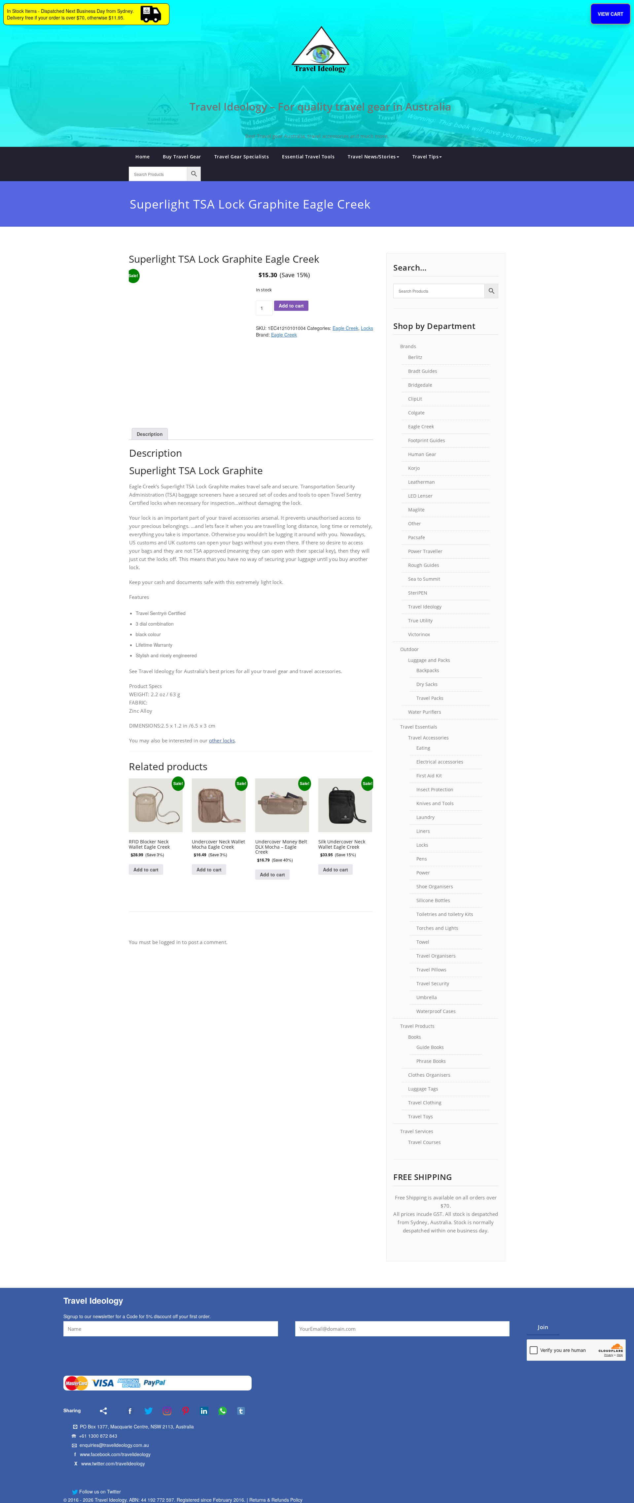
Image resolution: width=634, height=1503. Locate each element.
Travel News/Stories (372, 156)
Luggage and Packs (429, 660)
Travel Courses (424, 1142)
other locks (222, 740)
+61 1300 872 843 (98, 1435)
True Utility (420, 620)
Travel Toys (420, 1116)
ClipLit (415, 399)
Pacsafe (416, 537)
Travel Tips (425, 156)
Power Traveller (425, 551)
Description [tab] (150, 434)
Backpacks (427, 670)
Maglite (416, 509)
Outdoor (409, 649)
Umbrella (426, 997)
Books (414, 1037)
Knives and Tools (435, 803)
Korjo (414, 468)
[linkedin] (199, 1411)
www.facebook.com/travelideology (115, 1454)
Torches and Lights (437, 928)
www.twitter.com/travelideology (113, 1463)
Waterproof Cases (436, 1011)
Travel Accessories (428, 738)
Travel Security (432, 983)
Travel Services (416, 1131)
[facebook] (121, 1411)
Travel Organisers (436, 956)
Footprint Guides (426, 440)
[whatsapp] (218, 1411)
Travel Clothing (424, 1102)
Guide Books (430, 1047)
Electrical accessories (439, 762)
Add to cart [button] (145, 869)
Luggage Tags (423, 1089)
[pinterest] (181, 1411)
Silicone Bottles (433, 900)
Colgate (416, 412)
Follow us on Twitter (99, 1491)
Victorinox (419, 634)
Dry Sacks (427, 684)
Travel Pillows (431, 969)
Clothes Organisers (429, 1075)
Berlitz (415, 357)
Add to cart (291, 305)
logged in (170, 942)
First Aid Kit (429, 775)
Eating (423, 748)
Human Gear (422, 454)
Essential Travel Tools (308, 156)
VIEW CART (610, 14)
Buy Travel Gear (182, 156)
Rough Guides (423, 565)
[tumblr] (236, 1411)
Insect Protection (434, 789)
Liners (423, 831)
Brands (408, 346)
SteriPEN (417, 593)
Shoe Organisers (434, 886)
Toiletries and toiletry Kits (444, 914)
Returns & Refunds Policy (275, 1499)
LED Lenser (420, 496)
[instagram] (162, 1411)
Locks (367, 328)
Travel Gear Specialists (241, 156)
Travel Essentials (418, 727)
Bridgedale (420, 385)
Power (423, 872)
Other (414, 523)
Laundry (425, 817)
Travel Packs (429, 698)
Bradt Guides (422, 371)
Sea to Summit (424, 579)
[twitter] (144, 1411)
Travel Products (417, 1026)
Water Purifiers (424, 712)
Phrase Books (431, 1061)
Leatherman (421, 482)
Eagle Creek (345, 328)
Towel (422, 942)
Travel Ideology (424, 607)
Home (142, 156)
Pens (421, 859)
